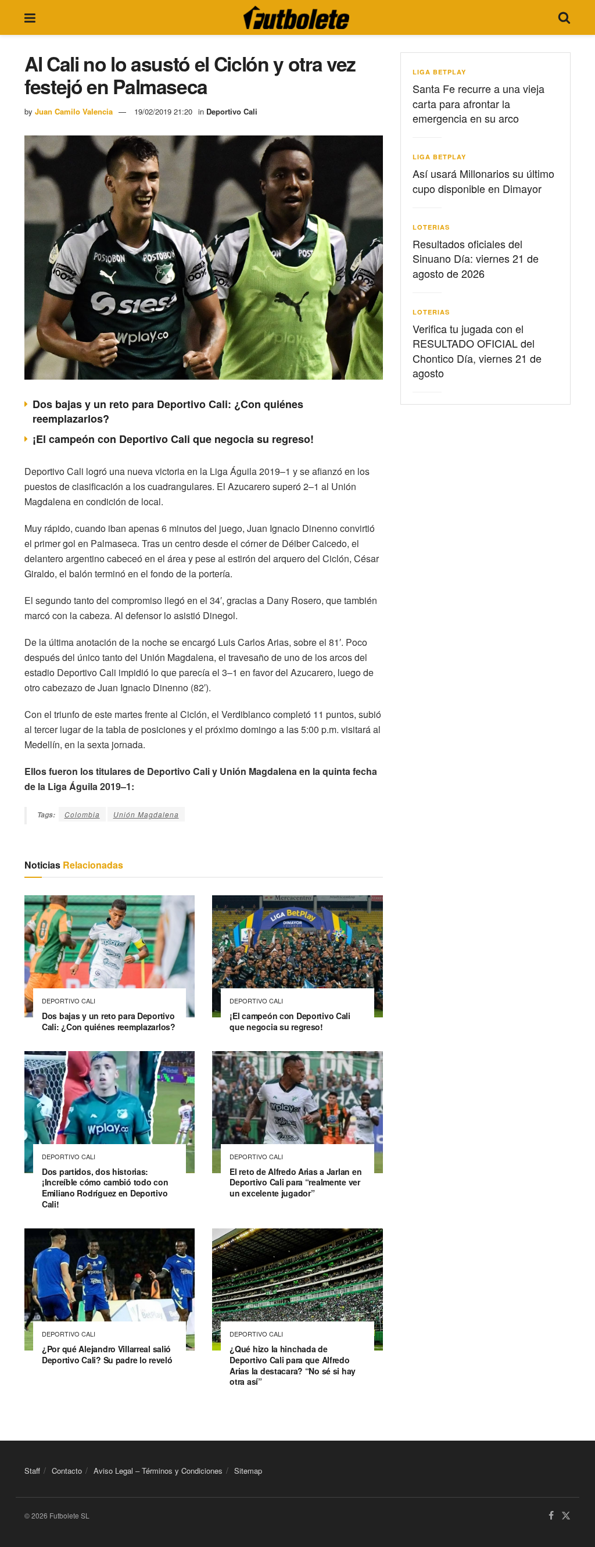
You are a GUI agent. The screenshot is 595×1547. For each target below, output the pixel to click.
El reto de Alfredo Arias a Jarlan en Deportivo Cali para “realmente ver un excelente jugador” (295, 1182)
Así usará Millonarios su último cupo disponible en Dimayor (483, 180)
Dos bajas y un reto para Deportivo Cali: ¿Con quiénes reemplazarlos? (168, 411)
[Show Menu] (29, 17)
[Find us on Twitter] (566, 1516)
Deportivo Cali (231, 111)
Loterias (431, 227)
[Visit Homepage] (296, 17)
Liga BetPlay (439, 71)
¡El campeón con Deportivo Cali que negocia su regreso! (173, 438)
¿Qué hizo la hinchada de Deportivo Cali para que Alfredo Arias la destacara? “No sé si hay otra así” (293, 1365)
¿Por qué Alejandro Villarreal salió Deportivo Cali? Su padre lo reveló (107, 1354)
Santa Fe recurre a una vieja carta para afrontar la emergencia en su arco (478, 103)
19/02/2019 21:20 (163, 111)
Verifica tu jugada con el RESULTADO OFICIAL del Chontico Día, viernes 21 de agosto (477, 350)
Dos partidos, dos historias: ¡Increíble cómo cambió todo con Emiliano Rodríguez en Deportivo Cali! (105, 1188)
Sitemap (248, 1470)
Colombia (82, 814)
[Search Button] (564, 17)
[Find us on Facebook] (551, 1516)
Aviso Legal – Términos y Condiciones (158, 1470)
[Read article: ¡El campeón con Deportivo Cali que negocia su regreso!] (297, 956)
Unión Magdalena (146, 814)
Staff (32, 1470)
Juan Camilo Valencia (74, 111)
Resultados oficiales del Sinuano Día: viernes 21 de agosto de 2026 (476, 258)
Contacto (67, 1470)
